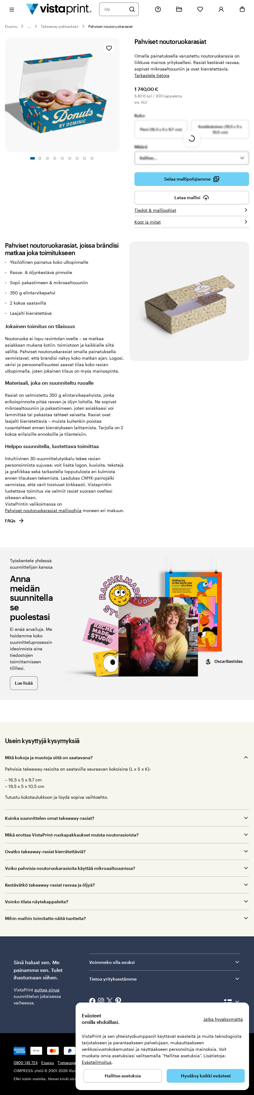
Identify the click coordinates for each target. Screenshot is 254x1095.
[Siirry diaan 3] (47, 158)
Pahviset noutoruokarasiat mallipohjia (43, 510)
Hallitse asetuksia (123, 1075)
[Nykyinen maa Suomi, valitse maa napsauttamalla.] (232, 1001)
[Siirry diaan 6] (69, 158)
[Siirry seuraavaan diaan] (116, 95)
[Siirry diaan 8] (84, 158)
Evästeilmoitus (97, 1062)
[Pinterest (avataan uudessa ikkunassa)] (118, 1001)
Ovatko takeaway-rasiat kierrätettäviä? (45, 851)
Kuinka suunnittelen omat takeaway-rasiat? (49, 818)
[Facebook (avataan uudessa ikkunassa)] (92, 1002)
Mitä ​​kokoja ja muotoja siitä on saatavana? (49, 757)
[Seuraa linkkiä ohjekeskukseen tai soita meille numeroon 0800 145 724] (158, 9)
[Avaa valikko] (12, 9)
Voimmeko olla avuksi (112, 962)
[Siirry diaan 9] (92, 158)
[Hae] (132, 9)
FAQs (10, 520)
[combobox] (115, 9)
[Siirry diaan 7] (77, 158)
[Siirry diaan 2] (40, 158)
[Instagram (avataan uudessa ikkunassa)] (101, 1002)
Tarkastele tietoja (151, 75)
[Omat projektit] (179, 9)
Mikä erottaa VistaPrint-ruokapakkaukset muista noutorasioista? (72, 834)
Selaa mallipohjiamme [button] (187, 179)
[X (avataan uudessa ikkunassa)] (110, 1001)
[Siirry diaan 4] (55, 158)
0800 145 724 (25, 1062)
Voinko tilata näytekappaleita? (36, 901)
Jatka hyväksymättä (223, 1019)
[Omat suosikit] (200, 9)
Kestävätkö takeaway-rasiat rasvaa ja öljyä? (50, 885)
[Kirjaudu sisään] (221, 9)
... (29, 26)
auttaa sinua (46, 989)
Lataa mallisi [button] (187, 197)
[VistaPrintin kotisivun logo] (59, 9)
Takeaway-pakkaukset (59, 26)
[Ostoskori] (242, 9)
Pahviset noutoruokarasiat (110, 26)
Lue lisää (24, 683)
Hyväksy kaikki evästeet (206, 1075)
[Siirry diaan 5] (62, 158)
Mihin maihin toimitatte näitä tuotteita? (45, 918)
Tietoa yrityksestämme (113, 979)
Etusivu (11, 26)
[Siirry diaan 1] (32, 158)
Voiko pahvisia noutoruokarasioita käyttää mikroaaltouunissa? (70, 868)
